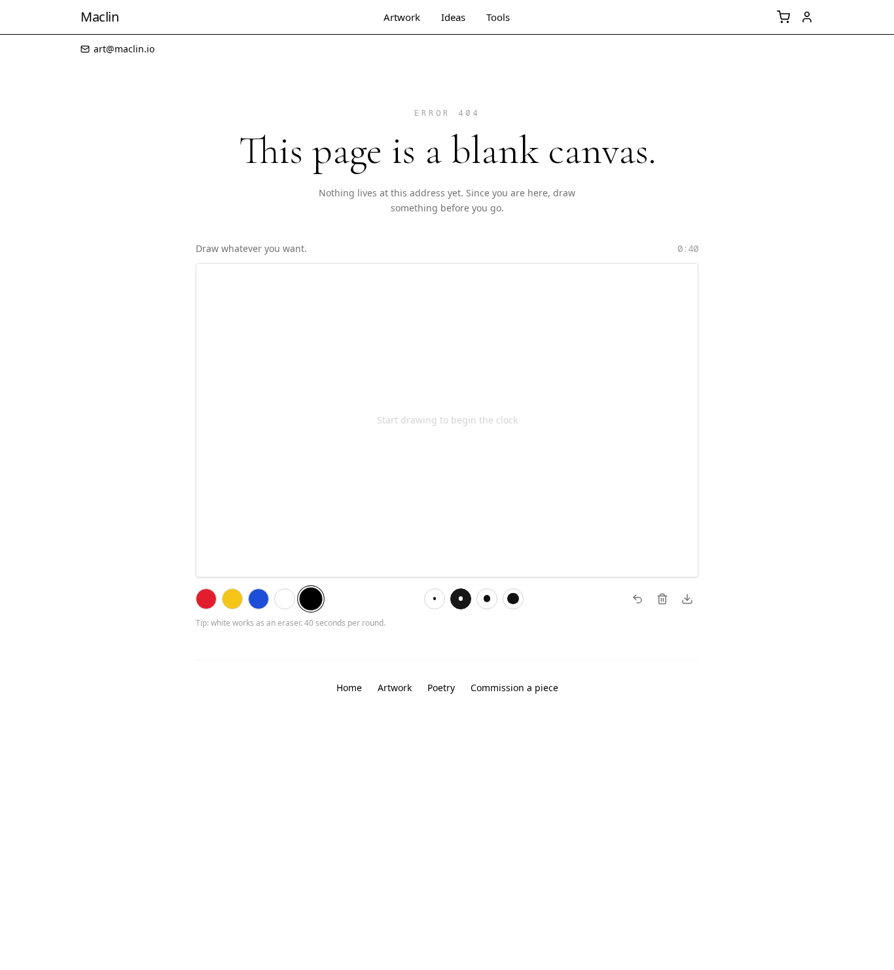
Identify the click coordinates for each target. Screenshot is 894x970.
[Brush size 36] (513, 598)
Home (349, 687)
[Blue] (258, 598)
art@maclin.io (124, 49)
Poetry (441, 687)
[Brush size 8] (460, 598)
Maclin (99, 17)
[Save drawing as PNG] (687, 599)
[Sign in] (807, 17)
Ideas (453, 17)
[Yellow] (232, 598)
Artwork (402, 17)
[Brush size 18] (486, 598)
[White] (284, 598)
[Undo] (637, 599)
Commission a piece (514, 687)
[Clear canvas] (662, 599)
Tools (498, 17)
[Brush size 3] (434, 598)
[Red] (206, 598)
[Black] (310, 598)
